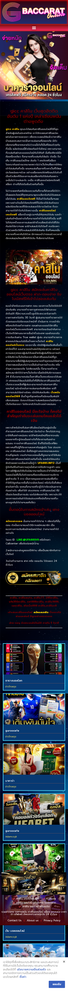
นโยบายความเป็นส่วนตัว (31, 969)
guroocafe (12, 731)
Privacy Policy (52, 920)
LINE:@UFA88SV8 (28, 540)
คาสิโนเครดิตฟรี (26, 199)
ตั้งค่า (22, 977)
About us (33, 920)
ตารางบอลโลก (13, 681)
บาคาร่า (9, 781)
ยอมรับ (57, 984)
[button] (34, 27)
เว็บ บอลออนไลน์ (15, 931)
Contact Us (15, 920)
